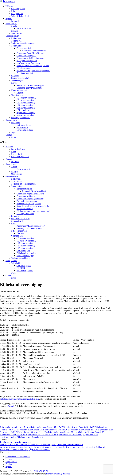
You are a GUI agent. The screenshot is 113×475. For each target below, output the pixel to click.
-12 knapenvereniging (26, 98)
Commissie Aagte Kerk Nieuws (30, 53)
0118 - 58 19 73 (41, 471)
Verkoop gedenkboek (20, 117)
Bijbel (13, 11)
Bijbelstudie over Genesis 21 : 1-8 (82, 430)
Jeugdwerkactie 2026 (20, 78)
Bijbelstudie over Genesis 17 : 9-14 (15, 427)
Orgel (13, 132)
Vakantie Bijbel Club (20, 16)
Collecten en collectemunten (23, 43)
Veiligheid (15, 122)
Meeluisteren (16, 33)
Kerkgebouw (11, 120)
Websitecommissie (25, 68)
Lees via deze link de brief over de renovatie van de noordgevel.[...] (29, 443)
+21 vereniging (23, 110)
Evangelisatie (17, 13)
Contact (9, 135)
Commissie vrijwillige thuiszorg (30, 58)
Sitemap (66, 474)
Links (13, 137)
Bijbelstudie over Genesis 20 (54, 430)
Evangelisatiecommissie (27, 60)
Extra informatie (24, 28)
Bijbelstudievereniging (26, 112)
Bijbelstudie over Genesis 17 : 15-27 (47, 427)
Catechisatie (16, 41)
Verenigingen (17, 95)
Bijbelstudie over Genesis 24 (12, 434)
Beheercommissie (24, 48)
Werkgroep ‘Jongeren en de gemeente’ (33, 70)
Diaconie (20, 93)
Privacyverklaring (54, 474)
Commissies (16, 46)
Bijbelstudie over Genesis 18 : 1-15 (78, 427)
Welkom (9, 6)
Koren (14, 83)
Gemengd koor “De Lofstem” (29, 88)
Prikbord (15, 21)
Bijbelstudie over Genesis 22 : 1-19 (63, 432)
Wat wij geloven (18, 8)
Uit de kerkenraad (19, 90)
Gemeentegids (17, 80)
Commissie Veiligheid (26, 55)
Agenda (9, 18)
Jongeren (15, 75)
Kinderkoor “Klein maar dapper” (31, 85)
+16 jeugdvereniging (26, 107)
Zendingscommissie (25, 73)
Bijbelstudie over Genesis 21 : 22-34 (32, 432)
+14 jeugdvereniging (26, 105)
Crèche (14, 26)
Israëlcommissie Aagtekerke (29, 63)
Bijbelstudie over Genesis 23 (91, 432)
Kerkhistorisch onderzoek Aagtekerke (33, 65)
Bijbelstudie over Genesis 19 (29, 430)
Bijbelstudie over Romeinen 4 (69, 434)
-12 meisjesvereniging (26, 100)
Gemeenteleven (12, 36)
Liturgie (14, 31)
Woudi (11, 406)
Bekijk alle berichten (41, 449)
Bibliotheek (16, 38)
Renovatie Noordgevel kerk (34, 51)
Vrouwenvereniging (25, 115)
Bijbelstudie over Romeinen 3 (30, 437)
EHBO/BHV (22, 127)
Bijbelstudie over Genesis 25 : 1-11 (40, 434)
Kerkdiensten (11, 23)
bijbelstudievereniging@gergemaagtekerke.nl (19, 399)
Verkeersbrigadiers (25, 130)
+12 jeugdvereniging (26, 102)
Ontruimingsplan (24, 125)
